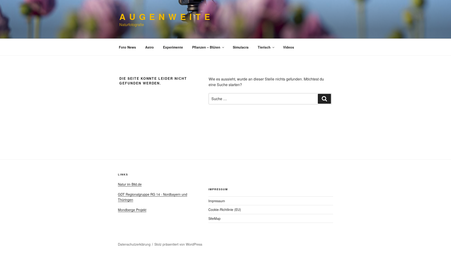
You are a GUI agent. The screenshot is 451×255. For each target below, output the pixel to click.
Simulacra (241, 47)
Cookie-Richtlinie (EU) (224, 209)
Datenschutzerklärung (134, 244)
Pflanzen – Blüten (206, 47)
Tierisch (264, 47)
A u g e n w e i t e (165, 16)
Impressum (216, 200)
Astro (149, 47)
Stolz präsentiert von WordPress (178, 244)
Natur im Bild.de (130, 184)
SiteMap (214, 218)
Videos (288, 47)
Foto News (127, 47)
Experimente (173, 47)
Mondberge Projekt (132, 209)
